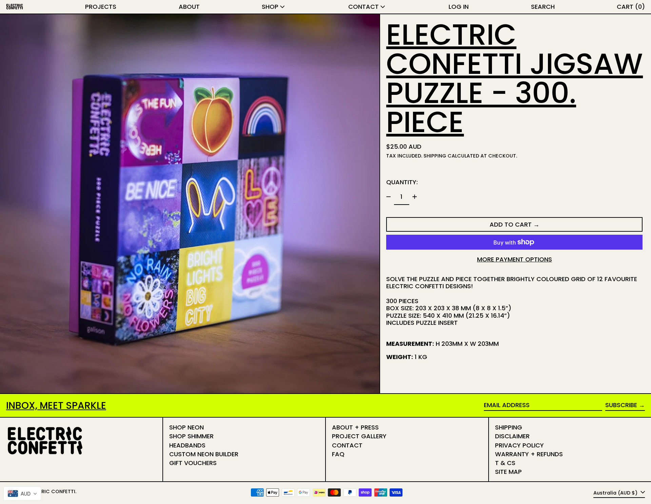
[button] (543, 7)
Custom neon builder (203, 454)
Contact (347, 445)
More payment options (514, 259)
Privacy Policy (519, 445)
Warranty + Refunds (529, 454)
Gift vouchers (193, 463)
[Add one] (414, 196)
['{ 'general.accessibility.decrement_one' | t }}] (388, 196)
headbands (187, 445)
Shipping (434, 155)
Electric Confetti (51, 491)
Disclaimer (512, 436)
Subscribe (621, 405)
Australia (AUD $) (616, 492)
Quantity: (402, 181)
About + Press (355, 427)
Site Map (508, 471)
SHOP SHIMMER (191, 436)
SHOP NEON (186, 427)
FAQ (338, 454)
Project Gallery (359, 436)
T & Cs (505, 463)
